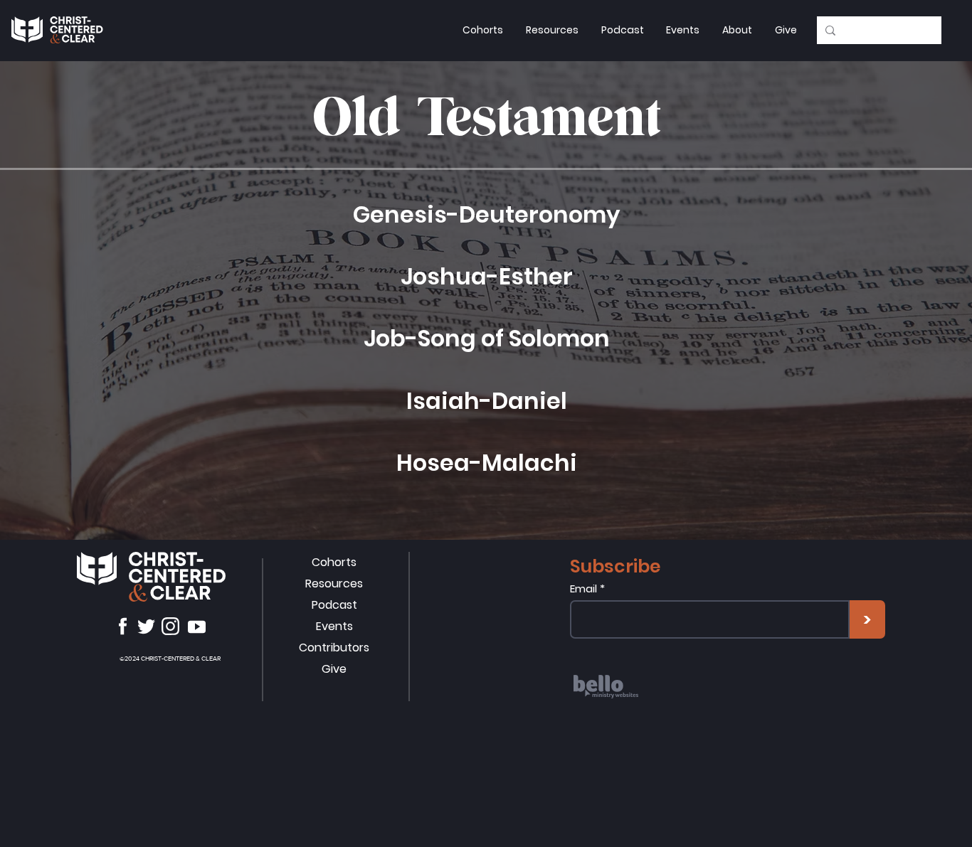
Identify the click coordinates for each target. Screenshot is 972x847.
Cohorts (334, 562)
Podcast (334, 605)
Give (334, 669)
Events (334, 626)
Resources (334, 583)
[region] (657, 707)
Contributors (334, 647)
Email (583, 588)
